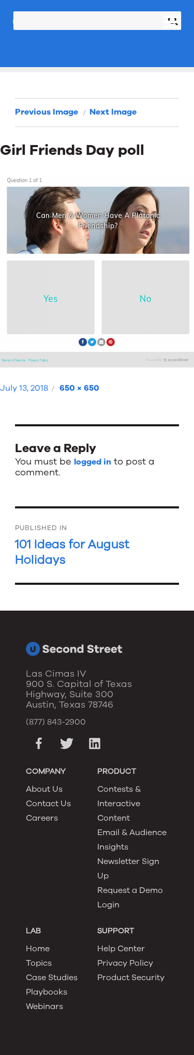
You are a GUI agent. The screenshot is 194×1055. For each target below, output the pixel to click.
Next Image (113, 112)
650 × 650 (79, 388)
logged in (92, 462)
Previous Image (46, 112)
